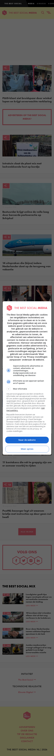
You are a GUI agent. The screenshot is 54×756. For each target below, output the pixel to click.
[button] (27, 389)
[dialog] (27, 378)
